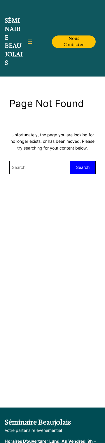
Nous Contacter (74, 41)
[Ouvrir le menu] (29, 41)
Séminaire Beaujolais (14, 41)
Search (83, 167)
